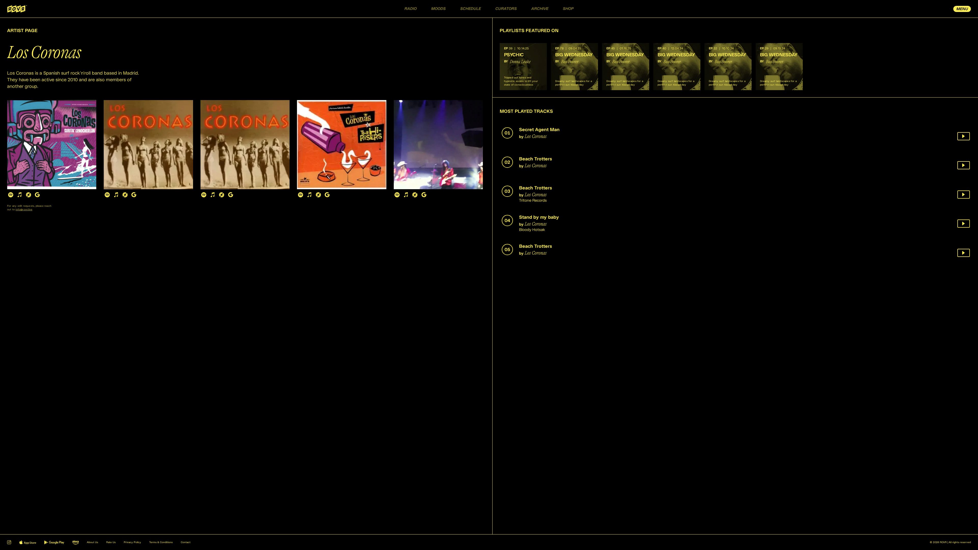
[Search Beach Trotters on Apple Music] (116, 194)
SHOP (568, 9)
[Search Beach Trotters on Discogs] (124, 194)
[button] (523, 66)
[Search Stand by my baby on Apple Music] (309, 194)
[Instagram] (9, 542)
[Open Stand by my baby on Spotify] (300, 194)
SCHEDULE (470, 9)
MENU (962, 9)
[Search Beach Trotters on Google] (133, 194)
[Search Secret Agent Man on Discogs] (28, 194)
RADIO (410, 9)
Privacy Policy (132, 542)
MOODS (438, 9)
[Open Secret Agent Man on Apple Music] (19, 194)
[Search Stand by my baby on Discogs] (318, 194)
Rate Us (111, 542)
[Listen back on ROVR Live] (963, 136)
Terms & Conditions (161, 542)
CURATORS (506, 9)
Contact (186, 542)
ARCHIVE (539, 9)
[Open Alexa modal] (75, 542)
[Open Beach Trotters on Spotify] (107, 194)
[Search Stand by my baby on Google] (327, 194)
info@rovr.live (24, 209)
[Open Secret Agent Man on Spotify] (10, 194)
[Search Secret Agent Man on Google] (37, 194)
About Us (92, 542)
